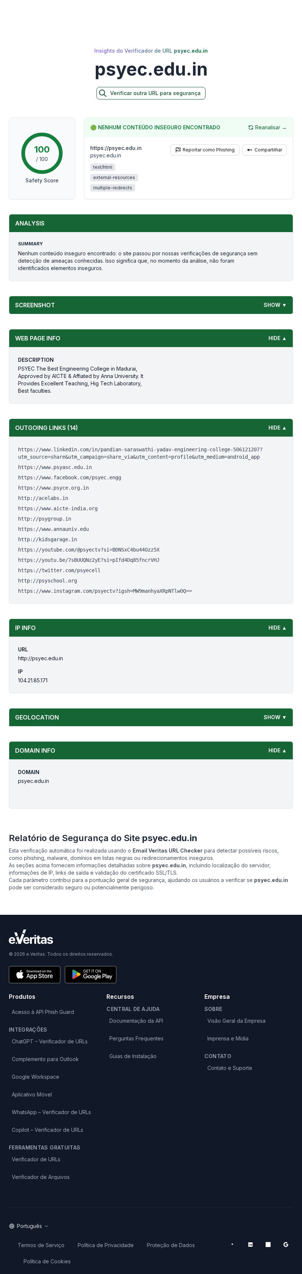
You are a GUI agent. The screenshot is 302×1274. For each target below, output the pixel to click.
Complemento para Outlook (45, 1059)
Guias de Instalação (133, 1056)
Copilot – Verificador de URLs (47, 1130)
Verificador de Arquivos (41, 1177)
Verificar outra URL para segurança (155, 93)
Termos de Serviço (41, 1245)
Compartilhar (268, 150)
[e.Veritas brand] (151, 937)
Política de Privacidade (106, 1245)
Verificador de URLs (36, 1159)
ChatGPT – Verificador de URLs (50, 1041)
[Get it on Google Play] (90, 974)
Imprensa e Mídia (228, 1038)
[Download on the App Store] (34, 974)
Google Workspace (35, 1077)
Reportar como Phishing (209, 150)
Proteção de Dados (171, 1245)
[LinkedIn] (250, 1244)
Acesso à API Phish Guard (43, 1012)
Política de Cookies (47, 1261)
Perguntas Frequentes (136, 1038)
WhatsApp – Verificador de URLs (51, 1112)
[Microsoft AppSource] (268, 1244)
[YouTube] (232, 1244)
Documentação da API (136, 1021)
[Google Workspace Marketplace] (285, 1244)
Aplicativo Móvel (32, 1094)
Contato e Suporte (229, 1068)
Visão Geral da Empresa (236, 1021)
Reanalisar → (271, 127)
